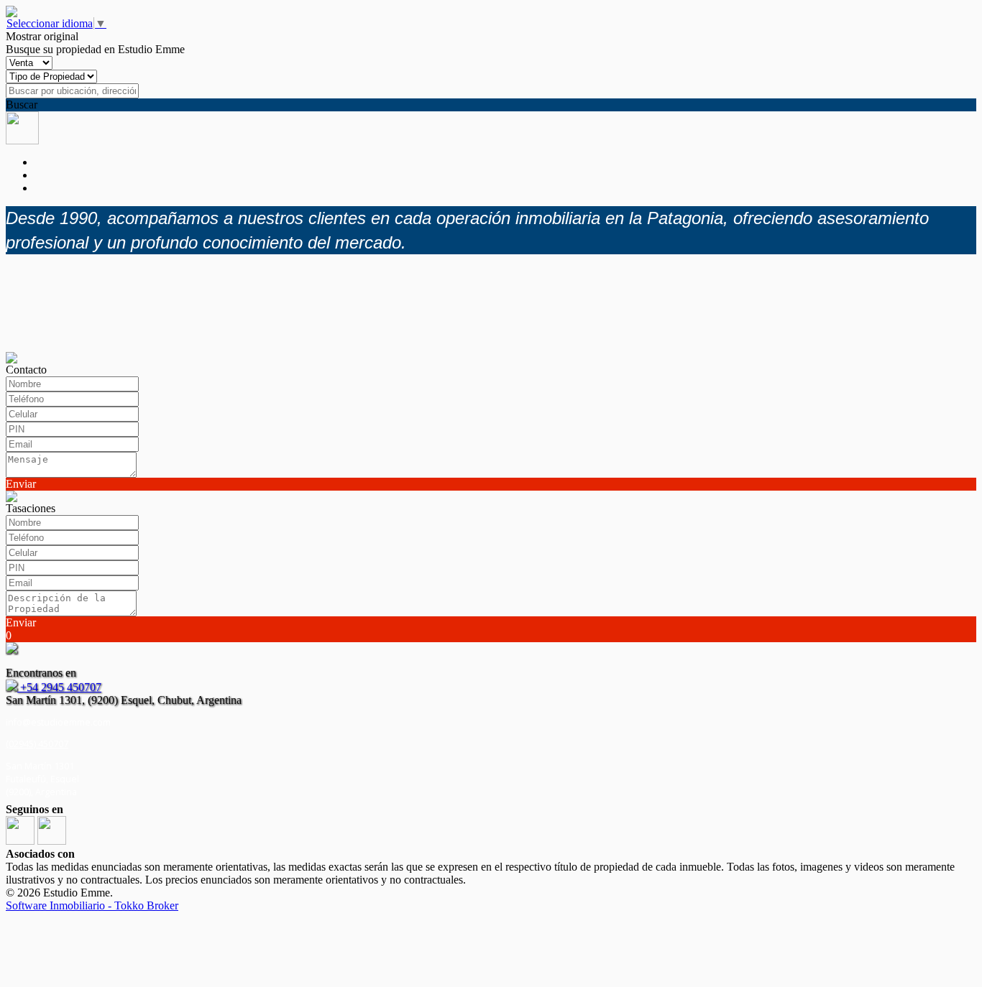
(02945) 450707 (37, 744)
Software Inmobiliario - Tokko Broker (92, 905)
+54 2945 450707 (59, 687)
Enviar (21, 484)
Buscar (21, 104)
